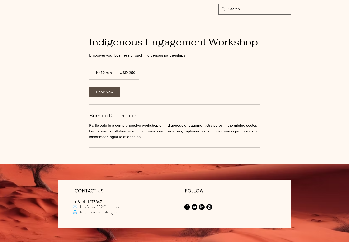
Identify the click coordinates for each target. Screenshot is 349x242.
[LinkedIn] (202, 207)
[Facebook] (187, 207)
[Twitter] (194, 207)
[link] (104, 92)
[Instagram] (209, 207)
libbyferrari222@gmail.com (101, 206)
